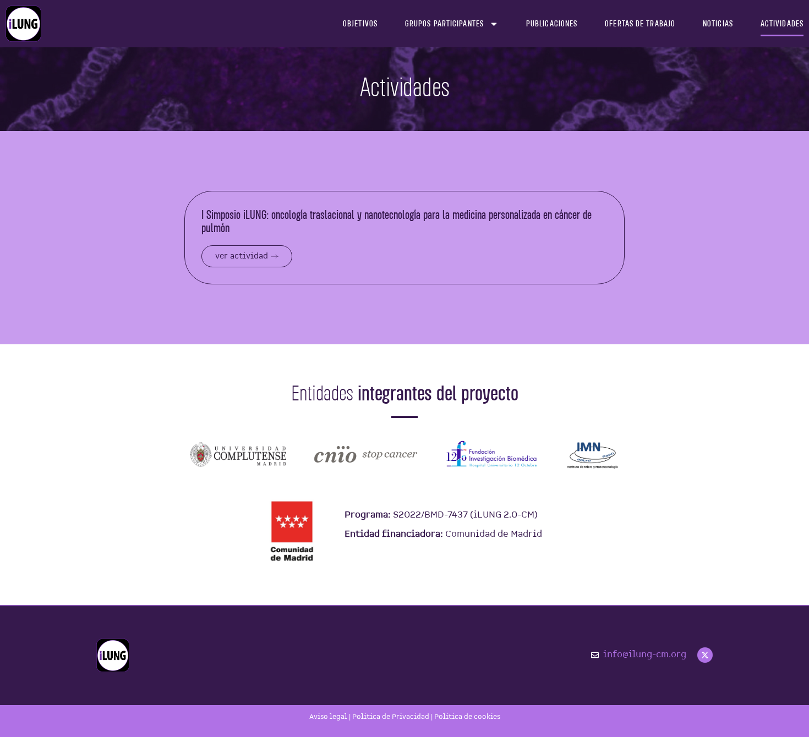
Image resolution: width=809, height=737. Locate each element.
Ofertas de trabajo (640, 23)
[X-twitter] (705, 655)
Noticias (718, 23)
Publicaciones (551, 23)
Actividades (782, 23)
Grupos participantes (444, 23)
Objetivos (360, 23)
